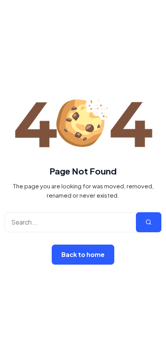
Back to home (83, 254)
